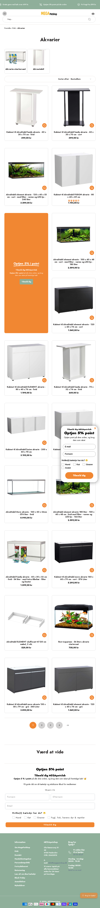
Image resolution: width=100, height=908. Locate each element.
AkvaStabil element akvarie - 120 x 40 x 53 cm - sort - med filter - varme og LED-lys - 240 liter (26, 197)
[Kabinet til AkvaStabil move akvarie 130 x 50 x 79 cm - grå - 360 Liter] (26, 679)
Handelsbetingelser (23, 859)
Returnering (20, 870)
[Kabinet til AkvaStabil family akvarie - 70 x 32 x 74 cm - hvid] (73, 362)
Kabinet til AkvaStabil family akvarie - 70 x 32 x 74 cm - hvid (74, 388)
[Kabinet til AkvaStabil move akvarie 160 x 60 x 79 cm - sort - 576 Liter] (73, 552)
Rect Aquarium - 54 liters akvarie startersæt (73, 643)
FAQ (16, 851)
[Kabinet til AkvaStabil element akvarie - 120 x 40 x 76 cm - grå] (73, 679)
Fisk (14, 28)
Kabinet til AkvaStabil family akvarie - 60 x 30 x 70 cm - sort (74, 133)
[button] (73, 200)
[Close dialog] (95, 428)
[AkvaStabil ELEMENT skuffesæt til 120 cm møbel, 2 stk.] (26, 617)
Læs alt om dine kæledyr (25, 874)
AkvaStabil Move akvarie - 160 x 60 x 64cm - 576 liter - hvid (26, 513)
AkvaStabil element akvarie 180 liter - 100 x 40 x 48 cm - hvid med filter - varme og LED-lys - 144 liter (73, 514)
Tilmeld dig (50, 825)
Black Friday (20, 878)
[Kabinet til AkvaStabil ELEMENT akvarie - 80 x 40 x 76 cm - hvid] (26, 362)
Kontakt (18, 855)
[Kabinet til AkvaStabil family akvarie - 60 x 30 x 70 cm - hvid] (26, 107)
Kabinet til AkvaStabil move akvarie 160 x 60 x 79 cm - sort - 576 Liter (73, 578)
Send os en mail (74, 870)
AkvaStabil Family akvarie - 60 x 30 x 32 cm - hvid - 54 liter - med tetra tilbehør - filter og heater (26, 579)
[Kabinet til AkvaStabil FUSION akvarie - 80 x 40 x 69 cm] (73, 170)
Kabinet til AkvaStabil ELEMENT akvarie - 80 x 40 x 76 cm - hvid (26, 388)
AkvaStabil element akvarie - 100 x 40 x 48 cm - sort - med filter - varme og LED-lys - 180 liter (73, 262)
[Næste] (67, 725)
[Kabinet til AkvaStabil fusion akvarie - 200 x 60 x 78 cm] (26, 425)
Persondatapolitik (22, 863)
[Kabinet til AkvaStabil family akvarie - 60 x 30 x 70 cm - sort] (73, 107)
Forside (7, 28)
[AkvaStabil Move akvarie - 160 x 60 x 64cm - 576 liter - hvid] (26, 487)
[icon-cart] (93, 13)
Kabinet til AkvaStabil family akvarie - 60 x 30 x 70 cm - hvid (26, 133)
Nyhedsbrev (20, 885)
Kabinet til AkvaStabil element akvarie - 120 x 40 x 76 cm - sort (73, 325)
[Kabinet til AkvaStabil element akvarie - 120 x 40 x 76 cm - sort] (73, 300)
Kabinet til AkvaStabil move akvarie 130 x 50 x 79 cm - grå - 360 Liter (26, 705)
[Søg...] (89, 19)
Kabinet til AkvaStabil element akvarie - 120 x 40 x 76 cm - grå (73, 705)
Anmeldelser (20, 881)
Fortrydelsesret (21, 866)
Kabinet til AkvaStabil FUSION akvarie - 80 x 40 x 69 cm (74, 195)
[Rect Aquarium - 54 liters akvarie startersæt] (73, 617)
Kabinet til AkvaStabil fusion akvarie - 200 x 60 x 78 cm (26, 450)
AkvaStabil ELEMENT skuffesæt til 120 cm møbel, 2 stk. (26, 643)
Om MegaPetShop (22, 847)
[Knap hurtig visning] (44, 125)
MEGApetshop (54, 901)
